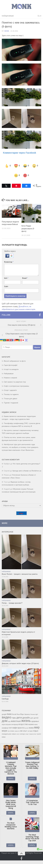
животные (16, 716)
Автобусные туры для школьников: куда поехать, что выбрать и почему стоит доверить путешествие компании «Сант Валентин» (20, 442)
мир (37, 722)
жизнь (26, 716)
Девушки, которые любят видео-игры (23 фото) (20, 659)
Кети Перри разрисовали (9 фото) (28, 223)
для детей (34, 713)
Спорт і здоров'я (10, 385)
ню (21, 726)
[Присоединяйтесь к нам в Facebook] (39, 310)
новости (17, 726)
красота (21, 723)
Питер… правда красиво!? (12, 598)
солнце (22, 729)
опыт (25, 726)
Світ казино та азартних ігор (15, 377)
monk (6, 31)
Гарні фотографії (10, 360)
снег (17, 729)
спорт (27, 729)
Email (25, 273)
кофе (14, 723)
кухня (26, 723)
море (4, 726)
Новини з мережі (10, 373)
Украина (27, 709)
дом (4, 716)
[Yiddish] (26, 335)
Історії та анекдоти (11, 365)
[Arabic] (4, 335)
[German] (17, 335)
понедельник (6, 729)
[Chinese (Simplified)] (7, 335)
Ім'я (6, 273)
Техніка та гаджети (11, 390)
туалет (39, 729)
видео (6, 712)
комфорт (5, 723)
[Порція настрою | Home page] (21, 6)
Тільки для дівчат (10, 394)
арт (36, 709)
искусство (23, 719)
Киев (9, 709)
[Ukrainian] (1, 335)
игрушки (8, 720)
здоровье (35, 716)
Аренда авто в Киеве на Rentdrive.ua (26, 466)
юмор (3, 732)
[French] (14, 335)
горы (14, 713)
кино (36, 720)
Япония (32, 709)
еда (9, 716)
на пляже (11, 726)
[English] (10, 335)
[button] (7, 252)
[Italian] (20, 335)
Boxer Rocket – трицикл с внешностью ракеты (20, 569)
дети (19, 712)
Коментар (8, 257)
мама (31, 723)
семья (14, 729)
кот (10, 723)
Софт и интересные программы (16, 381)
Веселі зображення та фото (15, 356)
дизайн (26, 713)
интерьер (14, 720)
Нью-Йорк (20, 709)
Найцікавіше (8, 16)
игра (3, 720)
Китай (14, 709)
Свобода (5, 694)
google (4, 709)
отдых (35, 726)
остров (30, 726)
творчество (32, 729)
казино (31, 720)
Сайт (6, 282)
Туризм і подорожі (11, 398)
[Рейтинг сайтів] (21, 510)
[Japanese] (23, 335)
